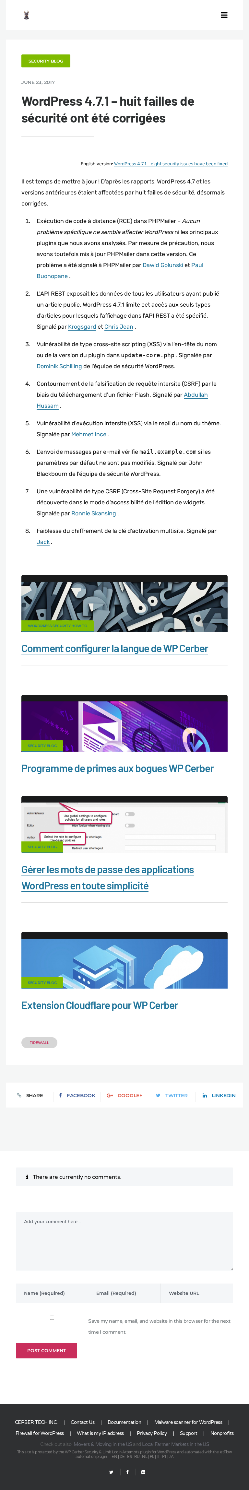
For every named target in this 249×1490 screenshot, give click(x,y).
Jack (43, 542)
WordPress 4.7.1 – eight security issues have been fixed (171, 164)
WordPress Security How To (57, 626)
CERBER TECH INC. (36, 1422)
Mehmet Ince (88, 434)
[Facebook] (127, 1472)
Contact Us (82, 1422)
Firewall (39, 1042)
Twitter (176, 1095)
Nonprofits (222, 1433)
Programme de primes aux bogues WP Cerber (117, 768)
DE (122, 1456)
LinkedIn (224, 1095)
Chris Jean (118, 326)
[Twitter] (111, 1472)
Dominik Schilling (59, 366)
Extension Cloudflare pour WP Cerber (99, 1005)
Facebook (81, 1095)
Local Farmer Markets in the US (175, 1444)
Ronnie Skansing (93, 513)
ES (129, 1456)
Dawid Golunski (163, 265)
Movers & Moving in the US (103, 1444)
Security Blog (46, 61)
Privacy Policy (152, 1433)
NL (144, 1456)
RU (137, 1456)
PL (152, 1456)
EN (114, 1456)
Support (188, 1433)
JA (171, 1456)
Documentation (124, 1422)
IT (158, 1456)
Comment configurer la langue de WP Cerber (114, 648)
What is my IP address (100, 1433)
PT (164, 1456)
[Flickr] (140, 1472)
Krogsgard (82, 326)
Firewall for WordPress (40, 1433)
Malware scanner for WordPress (188, 1422)
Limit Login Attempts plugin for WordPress (139, 1452)
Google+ (130, 1095)
